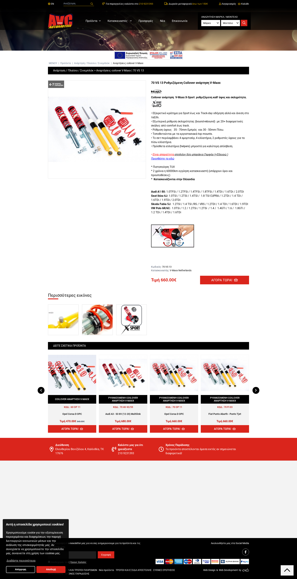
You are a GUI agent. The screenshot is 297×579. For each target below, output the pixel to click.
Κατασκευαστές (118, 21)
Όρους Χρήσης (78, 562)
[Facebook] (245, 552)
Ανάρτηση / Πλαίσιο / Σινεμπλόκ (92, 63)
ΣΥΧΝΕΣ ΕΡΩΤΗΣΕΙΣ (164, 570)
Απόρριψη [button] (20, 569)
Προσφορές (146, 21)
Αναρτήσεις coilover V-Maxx (128, 63)
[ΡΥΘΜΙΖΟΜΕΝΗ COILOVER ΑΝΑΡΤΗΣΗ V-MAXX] (123, 375)
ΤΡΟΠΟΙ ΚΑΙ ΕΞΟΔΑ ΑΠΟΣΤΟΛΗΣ (134, 570)
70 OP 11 (177, 407)
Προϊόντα (91, 21)
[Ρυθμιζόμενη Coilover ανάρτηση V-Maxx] (97, 129)
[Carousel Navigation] (148, 390)
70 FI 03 (228, 407)
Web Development (228, 570)
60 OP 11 (75, 407)
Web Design (209, 570)
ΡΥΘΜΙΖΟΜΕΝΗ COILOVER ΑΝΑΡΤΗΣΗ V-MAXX (123, 399)
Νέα (162, 21)
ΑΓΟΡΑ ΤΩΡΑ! (222, 280)
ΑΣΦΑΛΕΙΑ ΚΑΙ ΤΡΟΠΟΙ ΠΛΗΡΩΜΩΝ (77, 570)
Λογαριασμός (228, 3)
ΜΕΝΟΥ (53, 63)
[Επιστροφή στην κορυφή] (287, 570)
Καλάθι (245, 3)
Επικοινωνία (179, 21)
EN (52, 3)
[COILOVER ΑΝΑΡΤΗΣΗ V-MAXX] (72, 375)
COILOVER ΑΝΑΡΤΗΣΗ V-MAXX (72, 399)
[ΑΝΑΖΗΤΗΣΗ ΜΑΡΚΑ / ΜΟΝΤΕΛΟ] (244, 23)
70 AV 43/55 (126, 407)
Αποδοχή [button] (51, 569)
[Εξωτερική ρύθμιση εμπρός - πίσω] (131, 319)
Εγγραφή (106, 554)
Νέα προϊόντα (106, 570)
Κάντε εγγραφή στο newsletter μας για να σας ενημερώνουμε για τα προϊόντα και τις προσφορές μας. (94, 545)
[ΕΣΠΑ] (148, 55)
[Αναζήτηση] (92, 4)
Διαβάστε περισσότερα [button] (21, 560)
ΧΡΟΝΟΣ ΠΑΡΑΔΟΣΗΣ (77, 573)
